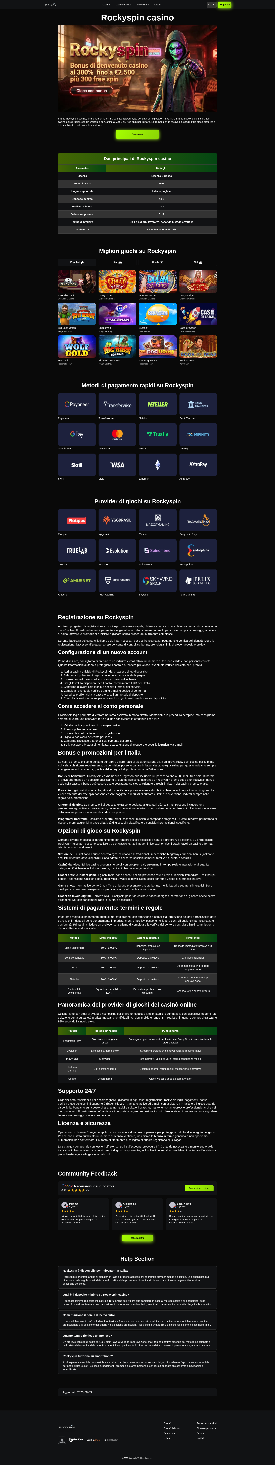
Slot (196, 262)
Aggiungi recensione (199, 1188)
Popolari (74, 262)
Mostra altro (137, 1238)
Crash (155, 262)
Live (115, 262)
